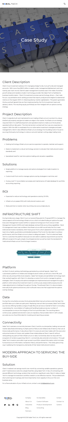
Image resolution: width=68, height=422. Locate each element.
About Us (28, 401)
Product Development (44, 404)
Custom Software (42, 401)
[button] (65, 4)
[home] (9, 4)
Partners (28, 411)
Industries (28, 404)
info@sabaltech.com (47, 383)
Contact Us (60, 401)
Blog (27, 408)
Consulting (40, 408)
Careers (59, 404)
